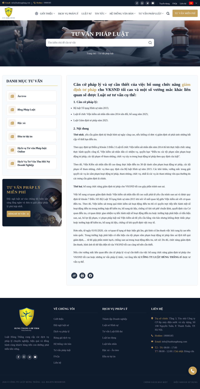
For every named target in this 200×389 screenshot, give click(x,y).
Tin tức (99, 13)
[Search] (168, 13)
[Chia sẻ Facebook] (90, 275)
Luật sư (87, 13)
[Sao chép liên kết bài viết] (74, 275)
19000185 (47, 3)
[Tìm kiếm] (150, 43)
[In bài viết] (82, 275)
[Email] (153, 3)
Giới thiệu (46, 13)
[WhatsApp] (142, 3)
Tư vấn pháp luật (150, 13)
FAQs (174, 3)
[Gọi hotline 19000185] (192, 371)
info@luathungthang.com (20, 3)
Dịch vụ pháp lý (68, 13)
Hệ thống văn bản (121, 13)
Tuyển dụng (164, 3)
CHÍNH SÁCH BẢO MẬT (156, 382)
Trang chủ (36, 12)
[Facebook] (137, 3)
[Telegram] (147, 3)
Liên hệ (183, 3)
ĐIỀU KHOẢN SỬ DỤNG (186, 382)
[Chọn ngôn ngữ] (193, 3)
